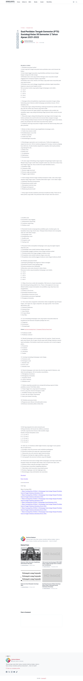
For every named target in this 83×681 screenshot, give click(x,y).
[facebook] (17, 34)
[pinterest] (17, 45)
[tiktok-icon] (17, 672)
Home (18, 2)
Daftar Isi (24, 2)
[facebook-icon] (6, 672)
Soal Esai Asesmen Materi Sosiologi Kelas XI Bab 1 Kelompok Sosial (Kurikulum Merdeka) (51, 585)
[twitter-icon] (9, 672)
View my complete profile (13, 668)
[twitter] (17, 37)
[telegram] (17, 42)
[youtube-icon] (14, 672)
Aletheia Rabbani (15, 659)
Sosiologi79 (10, 1)
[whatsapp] (17, 39)
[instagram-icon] (11, 672)
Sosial (41, 2)
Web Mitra (49, 2)
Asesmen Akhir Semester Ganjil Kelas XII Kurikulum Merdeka (30, 562)
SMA (30, 2)
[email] (17, 47)
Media (35, 2)
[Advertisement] (41, 15)
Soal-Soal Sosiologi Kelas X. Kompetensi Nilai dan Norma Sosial (38, 329)
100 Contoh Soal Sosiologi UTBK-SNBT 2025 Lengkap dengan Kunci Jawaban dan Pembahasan (52, 563)
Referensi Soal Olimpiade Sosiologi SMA (29, 584)
